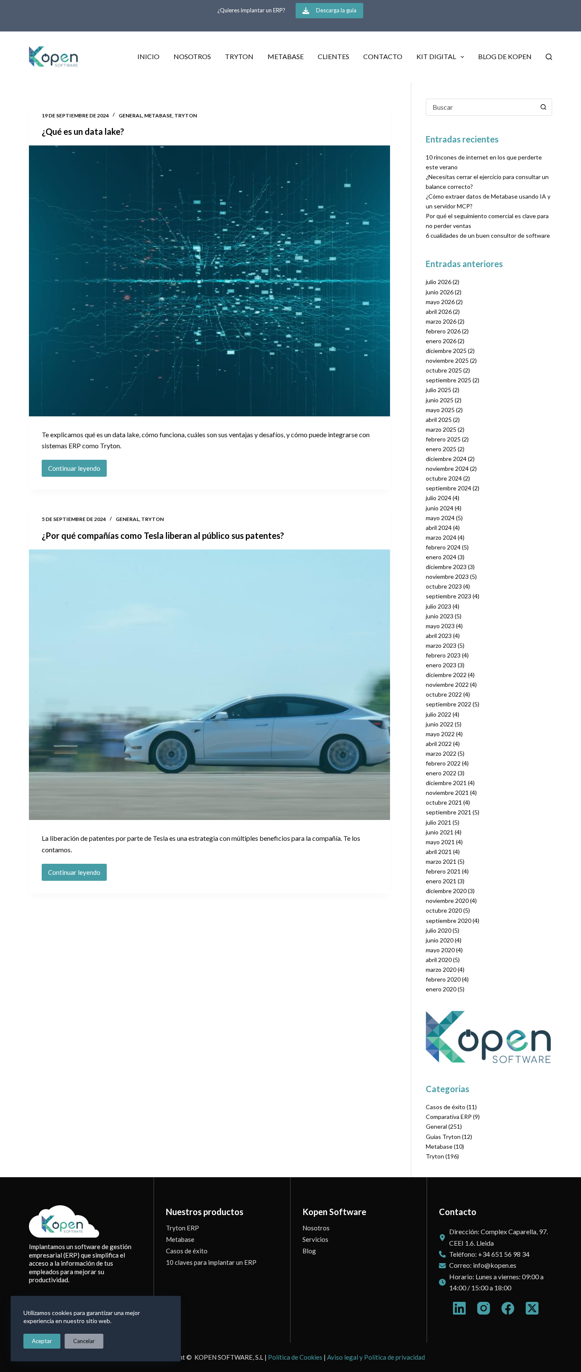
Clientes (333, 56)
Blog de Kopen (505, 56)
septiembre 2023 (448, 596)
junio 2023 (439, 616)
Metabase (286, 56)
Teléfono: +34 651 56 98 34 (489, 1254)
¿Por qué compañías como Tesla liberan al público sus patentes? (163, 535)
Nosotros (192, 56)
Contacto (382, 56)
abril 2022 (439, 743)
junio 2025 (439, 400)
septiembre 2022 (448, 704)
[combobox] (480, 107)
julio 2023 (438, 606)
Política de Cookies (295, 1357)
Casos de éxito (445, 1106)
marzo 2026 (441, 321)
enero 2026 (441, 340)
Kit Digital (436, 56)
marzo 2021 (441, 861)
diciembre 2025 (446, 350)
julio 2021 (438, 822)
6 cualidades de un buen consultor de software (488, 235)
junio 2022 (439, 724)
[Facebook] (507, 1308)
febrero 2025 (443, 439)
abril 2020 (439, 959)
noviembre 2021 (447, 792)
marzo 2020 (441, 969)
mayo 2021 (440, 841)
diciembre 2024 (446, 458)
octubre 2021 (444, 802)
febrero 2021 (443, 871)
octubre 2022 (444, 694)
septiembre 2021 (448, 812)
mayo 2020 (440, 950)
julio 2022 (438, 714)
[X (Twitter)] (532, 1308)
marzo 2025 (441, 429)
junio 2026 (439, 292)
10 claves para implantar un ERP (211, 1262)
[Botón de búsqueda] (543, 107)
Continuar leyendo (74, 470)
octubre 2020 (444, 910)
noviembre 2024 (447, 468)
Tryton (239, 56)
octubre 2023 (444, 586)
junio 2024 (439, 508)
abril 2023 (439, 635)
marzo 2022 (441, 753)
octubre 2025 (444, 370)
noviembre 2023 (447, 576)
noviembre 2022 (447, 684)
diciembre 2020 (446, 890)
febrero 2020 (443, 979)
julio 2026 (438, 281)
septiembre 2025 (448, 380)
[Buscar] (549, 57)
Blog (309, 1251)
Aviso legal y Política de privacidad (376, 1357)
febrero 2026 (443, 331)
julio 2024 (438, 497)
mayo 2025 (440, 409)
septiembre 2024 (448, 488)
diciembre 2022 (446, 674)
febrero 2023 (443, 655)
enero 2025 (441, 449)
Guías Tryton (443, 1136)
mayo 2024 (440, 517)
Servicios (315, 1239)
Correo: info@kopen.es (482, 1265)
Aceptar (42, 1341)
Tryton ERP (182, 1228)
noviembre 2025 (447, 360)
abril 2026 (439, 311)
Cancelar (84, 1341)
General (130, 115)
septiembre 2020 (448, 920)
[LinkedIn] (459, 1308)
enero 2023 (441, 665)
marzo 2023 (441, 645)
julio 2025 (438, 389)
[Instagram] (483, 1308)
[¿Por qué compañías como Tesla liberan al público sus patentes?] (209, 684)
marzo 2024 (441, 537)
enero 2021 (441, 881)
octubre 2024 (444, 478)
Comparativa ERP (449, 1116)
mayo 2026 (440, 301)
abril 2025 (439, 419)
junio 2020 (439, 940)
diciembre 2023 (446, 566)
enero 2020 (441, 989)
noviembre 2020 (447, 900)
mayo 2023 (440, 625)
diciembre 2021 (446, 782)
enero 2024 (441, 557)
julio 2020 (438, 930)
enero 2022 (441, 773)
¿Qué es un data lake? (83, 131)
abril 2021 (439, 851)
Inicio (148, 56)
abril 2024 (439, 527)
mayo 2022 (440, 733)
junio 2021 (439, 832)
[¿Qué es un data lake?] (209, 280)
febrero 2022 (443, 763)
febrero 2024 (443, 547)
